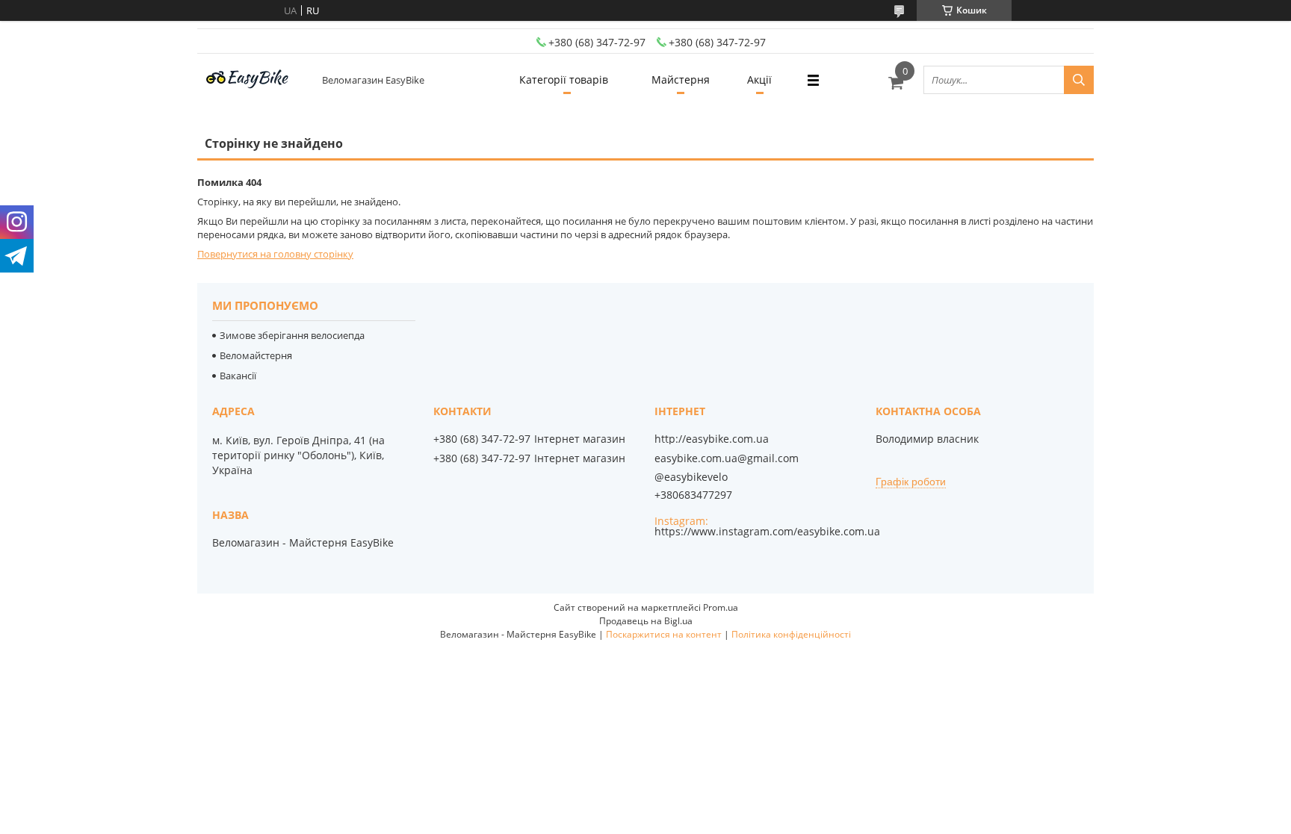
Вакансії (238, 375)
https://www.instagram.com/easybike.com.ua (767, 531)
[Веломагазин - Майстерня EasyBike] (253, 80)
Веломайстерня (256, 355)
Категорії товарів (563, 79)
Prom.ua (720, 607)
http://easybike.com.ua (711, 439)
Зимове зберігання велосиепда (292, 335)
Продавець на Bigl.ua (646, 620)
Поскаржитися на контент (664, 634)
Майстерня (680, 79)
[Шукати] (1079, 80)
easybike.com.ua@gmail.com (726, 458)
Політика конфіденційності (791, 634)
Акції (759, 79)
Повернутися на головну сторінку (275, 254)
